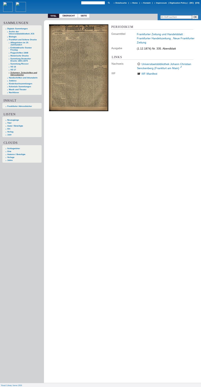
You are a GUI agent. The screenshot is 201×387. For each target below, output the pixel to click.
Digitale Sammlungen (17, 29)
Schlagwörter (13, 148)
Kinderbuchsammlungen (20, 84)
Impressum (161, 3)
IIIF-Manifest (149, 73)
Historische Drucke (19, 56)
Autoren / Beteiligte (16, 154)
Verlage (11, 157)
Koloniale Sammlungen (20, 86)
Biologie (13, 37)
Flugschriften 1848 (19, 53)
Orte (9, 151)
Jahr (9, 135)
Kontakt (147, 3)
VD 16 (13, 67)
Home (135, 3)
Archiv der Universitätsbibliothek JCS (21, 32)
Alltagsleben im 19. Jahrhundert (19, 43)
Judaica (12, 81)
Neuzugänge (13, 120)
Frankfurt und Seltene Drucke (23, 40)
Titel (9, 123)
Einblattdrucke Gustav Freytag (21, 49)
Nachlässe (14, 92)
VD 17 (13, 70)
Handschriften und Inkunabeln (23, 78)
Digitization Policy (178, 3)
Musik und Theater (17, 89)
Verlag (10, 132)
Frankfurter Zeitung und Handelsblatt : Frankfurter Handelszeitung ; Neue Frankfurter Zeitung (166, 38)
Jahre (10, 160)
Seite (84, 15)
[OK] (108, 3)
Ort (8, 129)
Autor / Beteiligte (15, 126)
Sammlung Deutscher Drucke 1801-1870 (20, 60)
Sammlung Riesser (19, 64)
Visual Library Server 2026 (11, 385)
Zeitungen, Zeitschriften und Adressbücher (23, 74)
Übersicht (68, 15)
